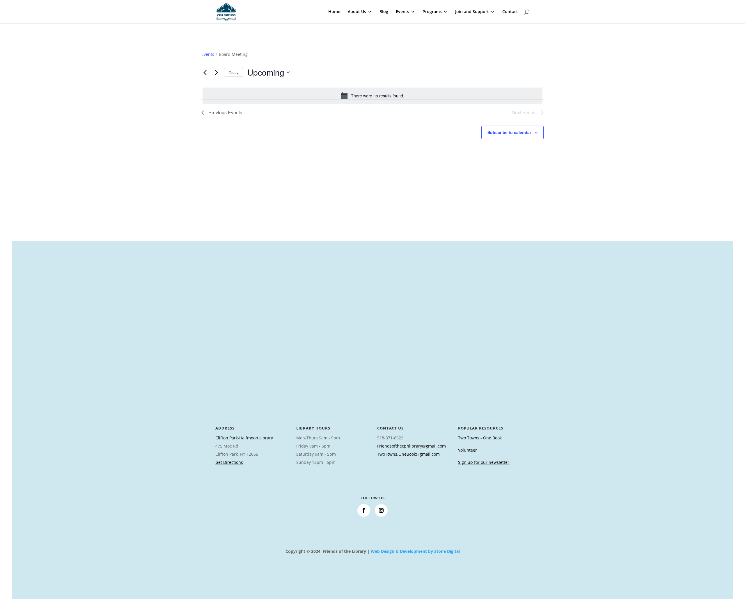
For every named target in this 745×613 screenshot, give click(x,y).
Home (334, 12)
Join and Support (472, 12)
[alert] (372, 96)
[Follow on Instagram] (381, 510)
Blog (383, 12)
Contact (510, 12)
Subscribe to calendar (509, 132)
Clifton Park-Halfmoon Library (244, 438)
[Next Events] (216, 72)
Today (233, 72)
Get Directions (229, 462)
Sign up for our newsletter (483, 462)
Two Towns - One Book (480, 438)
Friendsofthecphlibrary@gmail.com (411, 446)
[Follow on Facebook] (363, 510)
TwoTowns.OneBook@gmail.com (408, 454)
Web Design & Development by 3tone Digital (415, 551)
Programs (432, 12)
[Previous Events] (204, 72)
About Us (357, 12)
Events (402, 12)
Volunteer (467, 450)
